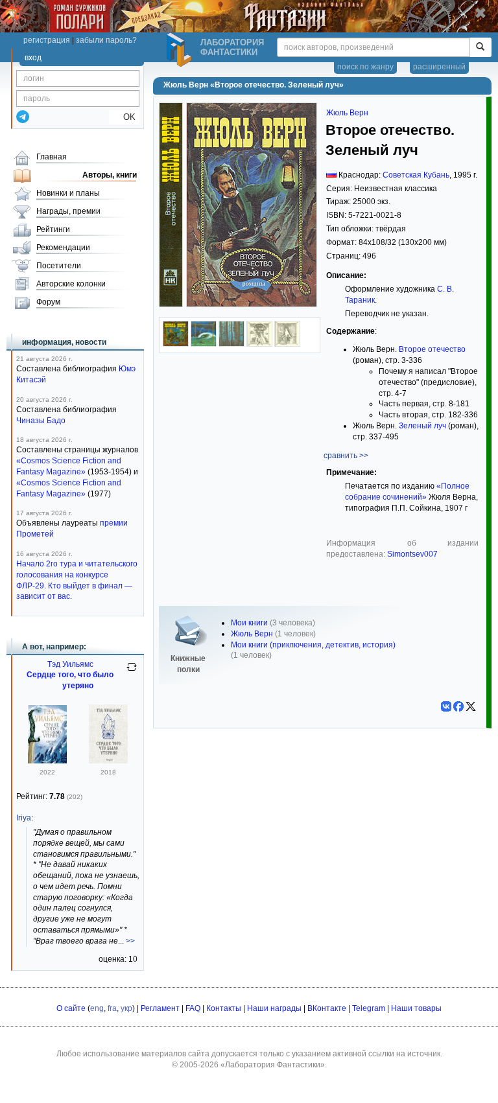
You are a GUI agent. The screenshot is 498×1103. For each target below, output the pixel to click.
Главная (51, 156)
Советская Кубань (416, 175)
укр (126, 1008)
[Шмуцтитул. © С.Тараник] (259, 344)
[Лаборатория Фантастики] (181, 49)
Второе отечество (432, 349)
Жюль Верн (347, 112)
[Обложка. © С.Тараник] (176, 344)
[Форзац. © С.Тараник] (231, 344)
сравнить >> (346, 455)
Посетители (58, 265)
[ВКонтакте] (446, 706)
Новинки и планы (68, 193)
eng (97, 1008)
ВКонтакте (326, 1008)
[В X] (471, 706)
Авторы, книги (109, 175)
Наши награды (274, 1008)
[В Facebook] (458, 706)
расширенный (439, 66)
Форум (48, 302)
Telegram (368, 1008)
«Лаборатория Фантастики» (272, 1064)
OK (124, 117)
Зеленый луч (422, 425)
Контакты (223, 1008)
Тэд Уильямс (70, 664)
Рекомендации (63, 247)
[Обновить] (131, 672)
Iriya (23, 817)
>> (130, 941)
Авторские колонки (71, 283)
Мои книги (249, 622)
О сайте (71, 1008)
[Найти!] (480, 47)
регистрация (46, 40)
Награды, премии (68, 211)
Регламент (160, 1008)
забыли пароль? (106, 40)
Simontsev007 (412, 554)
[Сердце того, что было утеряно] (47, 760)
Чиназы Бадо (40, 420)
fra (112, 1008)
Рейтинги (53, 229)
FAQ (192, 1008)
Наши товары (416, 1008)
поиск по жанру (365, 66)
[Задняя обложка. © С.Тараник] (204, 344)
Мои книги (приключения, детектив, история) (313, 644)
